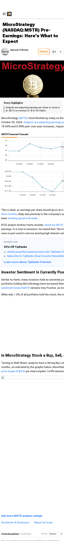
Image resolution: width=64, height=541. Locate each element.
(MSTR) (23, 108)
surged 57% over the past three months (29, 185)
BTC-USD (8, 193)
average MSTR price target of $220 (26, 415)
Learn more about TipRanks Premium (27, 287)
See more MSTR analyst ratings (21, 481)
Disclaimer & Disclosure (15, 488)
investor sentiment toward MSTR (28, 331)
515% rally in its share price (19, 410)
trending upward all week (39, 197)
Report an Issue (43, 488)
